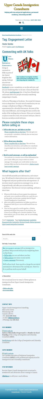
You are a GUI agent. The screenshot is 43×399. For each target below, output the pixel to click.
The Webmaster (20, 47)
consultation (33, 220)
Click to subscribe (8, 288)
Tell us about (8, 258)
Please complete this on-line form (15, 132)
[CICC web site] (7, 331)
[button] (21, 28)
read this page (14, 92)
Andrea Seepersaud (24, 220)
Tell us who (8, 255)
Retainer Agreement (35, 222)
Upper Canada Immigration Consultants (21, 7)
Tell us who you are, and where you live (17, 130)
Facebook (5, 87)
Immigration (10, 220)
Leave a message (10, 260)
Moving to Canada (25, 222)
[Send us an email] (20, 22)
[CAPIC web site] (8, 353)
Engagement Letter (7, 222)
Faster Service (7, 44)
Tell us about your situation (13, 141)
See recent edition (8, 290)
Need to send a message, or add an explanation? (20, 155)
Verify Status (6, 340)
